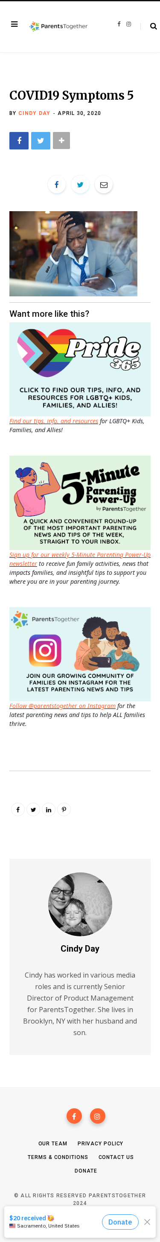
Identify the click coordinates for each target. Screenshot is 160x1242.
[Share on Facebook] (19, 140)
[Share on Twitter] (40, 140)
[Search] (148, 26)
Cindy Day (34, 113)
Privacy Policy (101, 1144)
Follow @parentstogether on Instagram (62, 706)
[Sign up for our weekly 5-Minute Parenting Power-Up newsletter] (82, 368)
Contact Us (116, 1157)
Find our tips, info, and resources (53, 421)
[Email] (104, 184)
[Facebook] (74, 1116)
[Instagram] (97, 1116)
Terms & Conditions (58, 1157)
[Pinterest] (64, 809)
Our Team (52, 1144)
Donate (86, 1171)
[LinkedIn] (48, 809)
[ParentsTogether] (58, 27)
